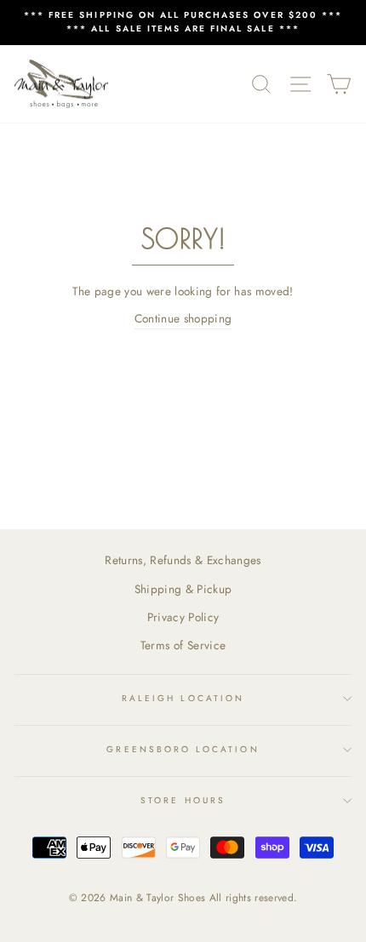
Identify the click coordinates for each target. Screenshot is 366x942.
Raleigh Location (183, 698)
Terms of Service (183, 645)
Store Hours (183, 800)
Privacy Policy (183, 616)
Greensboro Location (182, 749)
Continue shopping (183, 318)
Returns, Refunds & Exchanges (183, 559)
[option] (183, 23)
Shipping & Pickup (183, 588)
